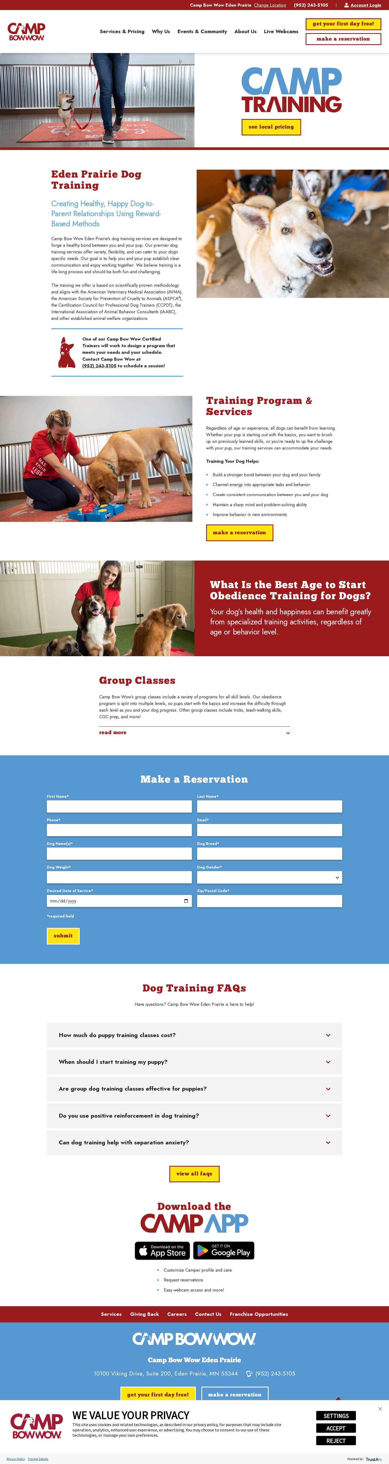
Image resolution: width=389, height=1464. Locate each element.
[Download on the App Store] (162, 1250)
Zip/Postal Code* (213, 891)
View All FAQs (195, 1174)
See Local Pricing (271, 127)
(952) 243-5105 (311, 5)
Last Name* (208, 796)
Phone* (53, 820)
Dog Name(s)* (60, 843)
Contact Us (208, 1314)
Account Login (366, 5)
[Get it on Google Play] (224, 1250)
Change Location (270, 5)
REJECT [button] (336, 1440)
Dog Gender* (209, 867)
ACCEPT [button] (336, 1428)
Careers (177, 1314)
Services (111, 1314)
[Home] (26, 31)
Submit (63, 936)
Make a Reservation (343, 39)
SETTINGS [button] (336, 1415)
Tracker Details (38, 1459)
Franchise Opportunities (259, 1314)
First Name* (58, 796)
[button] (380, 1409)
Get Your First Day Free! (343, 24)
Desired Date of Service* (70, 891)
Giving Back (144, 1314)
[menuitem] (122, 31)
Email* (203, 820)
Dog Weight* (59, 867)
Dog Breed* (208, 843)
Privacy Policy (16, 1459)
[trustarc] (373, 1458)
